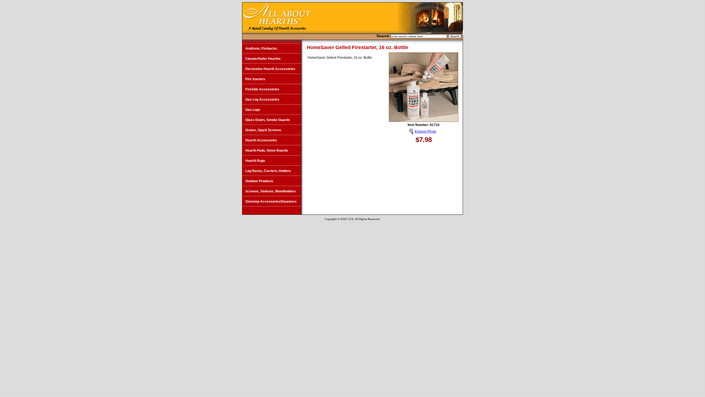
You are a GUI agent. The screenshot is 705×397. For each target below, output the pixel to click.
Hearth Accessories (261, 140)
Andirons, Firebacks (261, 48)
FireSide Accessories (262, 89)
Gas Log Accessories (262, 99)
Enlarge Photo (425, 131)
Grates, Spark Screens (263, 130)
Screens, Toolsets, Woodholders (270, 191)
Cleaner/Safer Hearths (263, 59)
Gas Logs (252, 110)
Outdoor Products (259, 181)
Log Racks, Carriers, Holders (268, 171)
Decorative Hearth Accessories (270, 69)
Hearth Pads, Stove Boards (266, 150)
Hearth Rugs (255, 161)
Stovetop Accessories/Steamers (271, 201)
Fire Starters (255, 79)
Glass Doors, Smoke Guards (267, 120)
